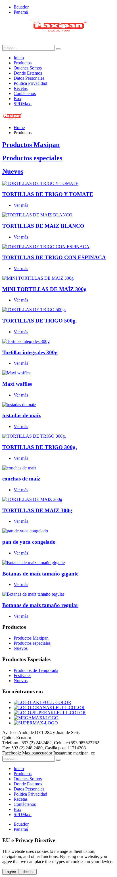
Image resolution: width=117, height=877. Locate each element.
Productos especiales (32, 158)
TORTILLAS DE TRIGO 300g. (39, 447)
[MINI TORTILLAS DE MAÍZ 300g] (38, 278)
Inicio (19, 57)
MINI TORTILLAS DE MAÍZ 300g (44, 289)
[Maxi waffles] (16, 372)
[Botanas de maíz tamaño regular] (33, 594)
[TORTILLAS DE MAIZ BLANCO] (37, 214)
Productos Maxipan (31, 144)
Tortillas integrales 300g (30, 352)
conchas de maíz (21, 479)
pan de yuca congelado (29, 542)
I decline (27, 872)
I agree (10, 872)
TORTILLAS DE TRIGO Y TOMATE (47, 194)
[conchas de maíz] (19, 467)
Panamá (21, 12)
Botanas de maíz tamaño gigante (40, 574)
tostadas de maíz (21, 415)
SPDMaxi (23, 103)
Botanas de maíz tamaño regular (40, 605)
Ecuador (21, 7)
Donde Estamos (28, 73)
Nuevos (12, 171)
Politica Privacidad (30, 83)
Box (17, 98)
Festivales (22, 675)
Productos (23, 62)
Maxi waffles (17, 384)
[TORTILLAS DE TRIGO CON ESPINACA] (45, 246)
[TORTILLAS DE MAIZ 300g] (32, 499)
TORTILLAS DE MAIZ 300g (37, 510)
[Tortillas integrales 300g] (26, 341)
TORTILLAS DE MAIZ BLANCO (43, 226)
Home (19, 127)
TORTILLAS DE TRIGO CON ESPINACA (54, 257)
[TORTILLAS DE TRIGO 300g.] (34, 436)
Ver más (21, 205)
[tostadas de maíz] (19, 404)
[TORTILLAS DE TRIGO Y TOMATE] (40, 183)
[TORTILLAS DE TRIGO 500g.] (34, 309)
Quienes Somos (28, 68)
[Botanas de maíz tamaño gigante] (33, 562)
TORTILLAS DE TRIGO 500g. (39, 321)
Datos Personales (29, 78)
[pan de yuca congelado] (25, 530)
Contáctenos (25, 93)
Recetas (21, 88)
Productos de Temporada (36, 670)
